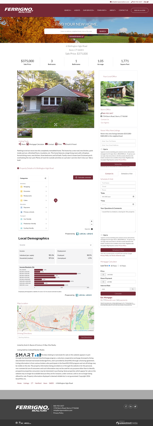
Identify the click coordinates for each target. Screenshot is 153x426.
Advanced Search (75, 36)
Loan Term (104, 266)
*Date (103, 193)
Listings (26, 383)
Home (19, 383)
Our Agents (105, 123)
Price (102, 271)
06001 (51, 383)
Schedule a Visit (126, 174)
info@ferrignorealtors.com (120, 2)
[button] (102, 31)
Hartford (38, 383)
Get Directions (86, 337)
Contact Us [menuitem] (123, 10)
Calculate (118, 293)
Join (143, 10)
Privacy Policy (122, 160)
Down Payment (106, 278)
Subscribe (118, 164)
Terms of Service (117, 255)
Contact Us (105, 119)
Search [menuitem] (67, 10)
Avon (45, 383)
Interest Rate (105, 285)
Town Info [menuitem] (101, 10)
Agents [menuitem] (77, 10)
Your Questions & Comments (111, 208)
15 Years (122, 266)
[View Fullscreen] (20, 315)
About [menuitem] (112, 10)
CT (32, 383)
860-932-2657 (137, 2)
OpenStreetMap (83, 330)
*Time (103, 201)
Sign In (136, 10)
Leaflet (75, 330)
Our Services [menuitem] (88, 10)
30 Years (113, 266)
